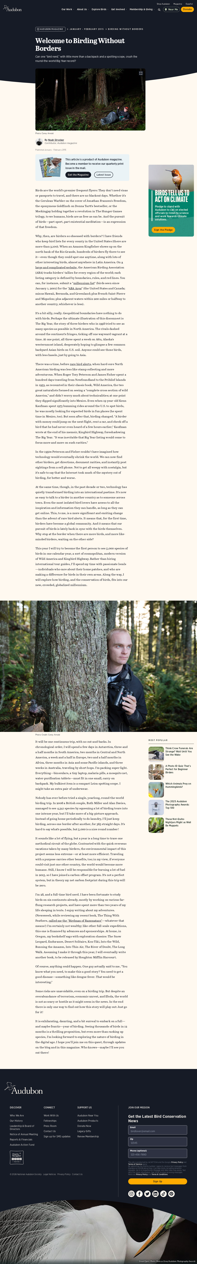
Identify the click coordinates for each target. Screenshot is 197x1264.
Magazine (177, 4)
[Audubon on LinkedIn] (155, 1194)
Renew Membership (88, 1136)
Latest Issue (104, 174)
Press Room (50, 1126)
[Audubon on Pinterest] (171, 1194)
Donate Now (84, 1126)
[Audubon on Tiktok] (163, 1194)
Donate (187, 9)
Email (133, 1127)
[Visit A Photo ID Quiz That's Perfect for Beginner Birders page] (172, 772)
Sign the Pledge (163, 229)
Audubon (12, 8)
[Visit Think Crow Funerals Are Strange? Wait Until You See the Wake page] (172, 754)
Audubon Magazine (51, 29)
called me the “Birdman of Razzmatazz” (75, 920)
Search (159, 9)
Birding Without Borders (125, 29)
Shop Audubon (163, 4)
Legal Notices (49, 1174)
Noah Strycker (56, 140)
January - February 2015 (87, 29)
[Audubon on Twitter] (147, 1194)
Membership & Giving (141, 9)
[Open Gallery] (141, 73)
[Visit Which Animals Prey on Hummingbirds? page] (172, 789)
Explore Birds (99, 9)
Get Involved (118, 9)
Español (189, 4)
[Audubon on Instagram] (131, 1194)
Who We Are (17, 1115)
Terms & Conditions (160, 1174)
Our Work (67, 9)
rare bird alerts (80, 364)
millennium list (83, 283)
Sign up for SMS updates (57, 1136)
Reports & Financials (21, 1139)
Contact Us (50, 1131)
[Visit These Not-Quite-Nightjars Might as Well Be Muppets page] (172, 825)
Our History (16, 1120)
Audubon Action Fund (22, 1144)
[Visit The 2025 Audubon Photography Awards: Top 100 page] (172, 807)
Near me (173, 9)
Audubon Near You (87, 1115)
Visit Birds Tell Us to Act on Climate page (171, 201)
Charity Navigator (17, 1157)
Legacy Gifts (84, 1131)
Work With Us (51, 1115)
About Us (82, 9)
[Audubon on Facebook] (139, 1194)
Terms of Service (135, 1164)
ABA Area (75, 288)
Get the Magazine (78, 174)
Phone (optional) (138, 1151)
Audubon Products (87, 1120)
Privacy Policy (64, 1174)
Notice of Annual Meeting (24, 1134)
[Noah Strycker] (39, 141)
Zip (131, 1139)
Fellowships (50, 1120)
